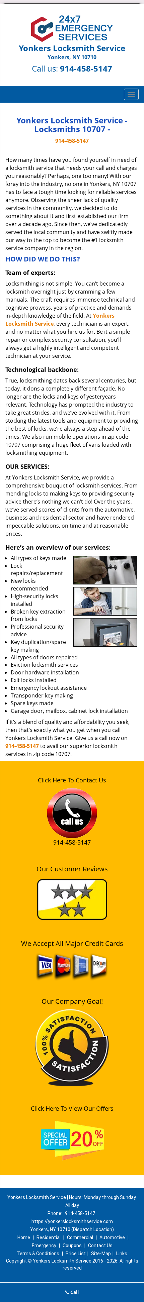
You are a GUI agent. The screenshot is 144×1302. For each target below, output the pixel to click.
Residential (49, 1237)
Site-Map (101, 1253)
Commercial (80, 1237)
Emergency (44, 1245)
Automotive (112, 1237)
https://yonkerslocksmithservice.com (72, 1221)
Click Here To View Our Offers (72, 1108)
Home (23, 1237)
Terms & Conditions (38, 1253)
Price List (76, 1253)
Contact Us (100, 1245)
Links (121, 1253)
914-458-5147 (86, 68)
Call (74, 1292)
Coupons (72, 1245)
